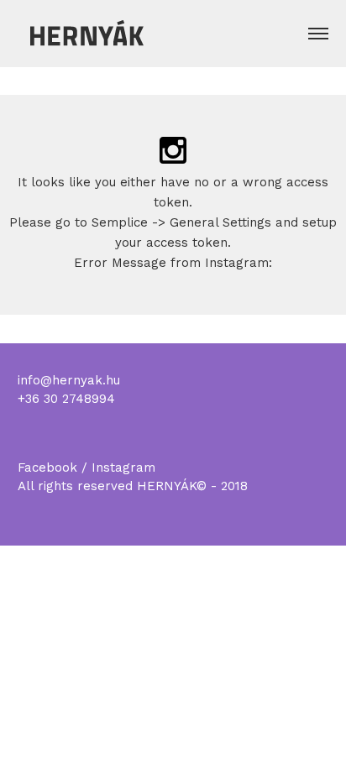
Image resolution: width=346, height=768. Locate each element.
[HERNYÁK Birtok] (85, 31)
